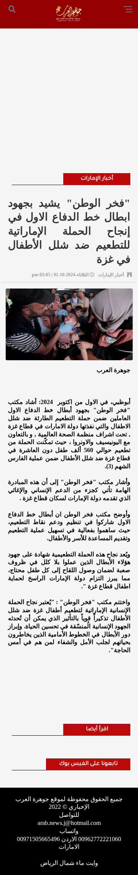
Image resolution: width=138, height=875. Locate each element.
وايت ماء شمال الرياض (69, 863)
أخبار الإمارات (96, 179)
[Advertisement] (69, 90)
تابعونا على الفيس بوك (88, 764)
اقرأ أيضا (97, 729)
